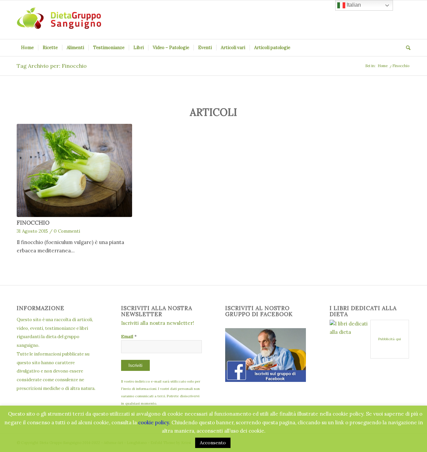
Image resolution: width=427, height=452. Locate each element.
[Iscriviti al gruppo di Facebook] (265, 380)
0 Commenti (67, 231)
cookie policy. (154, 422)
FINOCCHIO (33, 222)
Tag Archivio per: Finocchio (52, 65)
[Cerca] (406, 47)
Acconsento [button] (213, 443)
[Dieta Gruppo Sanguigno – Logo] (59, 19)
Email (129, 336)
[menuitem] (27, 47)
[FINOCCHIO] (74, 170)
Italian (353, 5)
